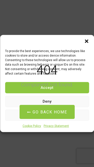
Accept (47, 87)
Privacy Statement (56, 125)
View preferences (47, 115)
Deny (47, 101)
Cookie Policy (32, 125)
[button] (86, 41)
